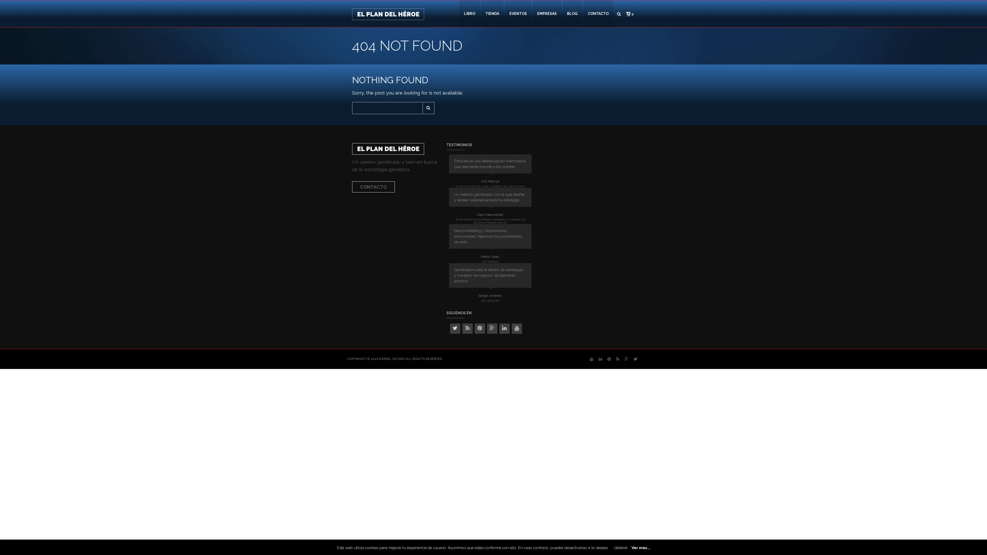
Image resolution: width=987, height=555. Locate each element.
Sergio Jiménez (490, 296)
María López (490, 256)
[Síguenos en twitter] (455, 328)
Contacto (598, 14)
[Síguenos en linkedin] (504, 328)
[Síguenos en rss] (467, 328)
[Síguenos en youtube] (517, 328)
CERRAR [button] (620, 548)
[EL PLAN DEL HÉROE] (388, 13)
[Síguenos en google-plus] (492, 328)
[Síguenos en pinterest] (480, 328)
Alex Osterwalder (490, 215)
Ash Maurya (490, 181)
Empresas (547, 14)
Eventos (518, 14)
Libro (469, 14)
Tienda (492, 14)
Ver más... (641, 547)
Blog (572, 14)
